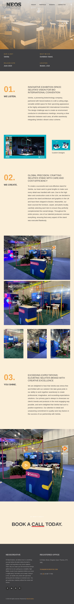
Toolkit (33, 4)
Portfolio (42, 4)
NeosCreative (30, 598)
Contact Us (62, 4)
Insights (52, 4)
